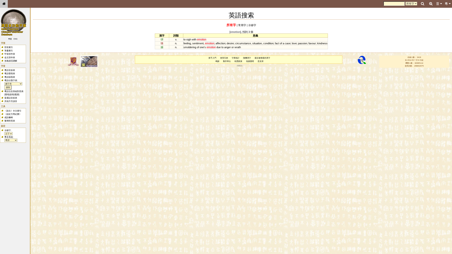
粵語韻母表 (9, 77)
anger (227, 47)
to (184, 39)
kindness (322, 43)
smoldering (189, 47)
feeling (187, 43)
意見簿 (260, 61)
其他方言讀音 (10, 101)
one (202, 47)
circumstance (243, 43)
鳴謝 (217, 61)
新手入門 (212, 58)
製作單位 (227, 61)
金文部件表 (9, 57)
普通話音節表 (10, 98)
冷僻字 (252, 25)
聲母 (7, 94)
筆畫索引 (8, 50)
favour (312, 43)
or (232, 47)
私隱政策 (238, 61)
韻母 (12, 94)
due (218, 47)
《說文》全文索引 (12, 111)
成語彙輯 (8, 117)
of (281, 43)
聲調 (16, 94)
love (294, 43)
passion (302, 43)
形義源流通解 (10, 61)
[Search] (422, 4)
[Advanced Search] (431, 3)
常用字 (242, 25)
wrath (237, 47)
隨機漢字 (247, 58)
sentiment (198, 43)
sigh (188, 39)
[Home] (4, 4)
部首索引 (8, 47)
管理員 (239, 66)
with (194, 39)
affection (220, 43)
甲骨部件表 (9, 54)
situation (257, 43)
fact (277, 43)
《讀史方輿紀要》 (12, 114)
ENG (15, 39)
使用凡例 (224, 58)
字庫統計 (235, 58)
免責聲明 (250, 61)
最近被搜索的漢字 (262, 58)
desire (230, 43)
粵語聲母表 (9, 73)
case (287, 43)
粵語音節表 (9, 70)
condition (268, 43)
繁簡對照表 (9, 121)
